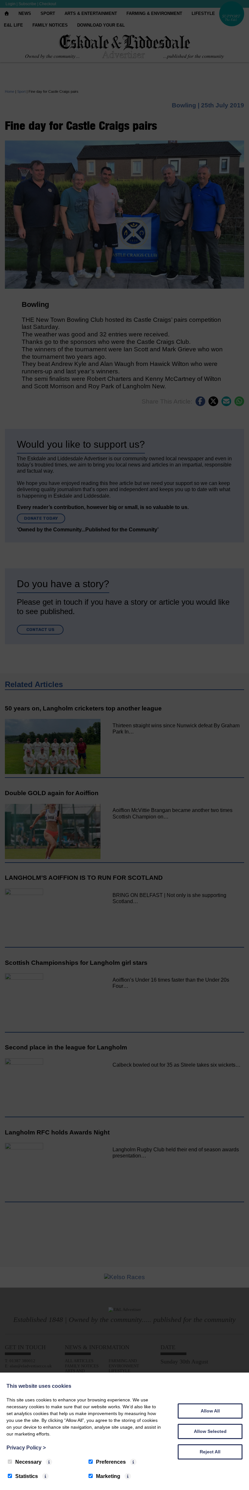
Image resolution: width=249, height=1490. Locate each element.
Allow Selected (210, 1431)
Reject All (210, 1451)
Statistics (26, 1476)
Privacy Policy (26, 1447)
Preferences (111, 1462)
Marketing (108, 1476)
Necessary (28, 1462)
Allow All (210, 1410)
